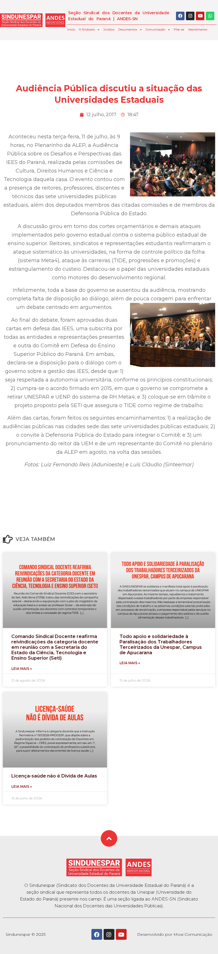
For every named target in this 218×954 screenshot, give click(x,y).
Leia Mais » (21, 668)
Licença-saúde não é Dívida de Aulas (54, 776)
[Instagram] (190, 16)
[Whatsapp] (210, 16)
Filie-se (179, 29)
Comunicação (155, 29)
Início (71, 29)
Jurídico (108, 29)
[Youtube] (200, 16)
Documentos (127, 29)
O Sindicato (87, 29)
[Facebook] (180, 16)
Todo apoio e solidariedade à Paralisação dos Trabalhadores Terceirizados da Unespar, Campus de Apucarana (161, 645)
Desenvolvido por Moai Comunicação (174, 934)
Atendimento (197, 29)
